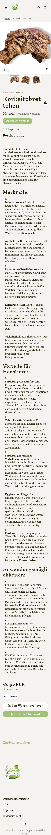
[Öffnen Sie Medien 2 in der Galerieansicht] (25, 79)
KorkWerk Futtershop (19, 830)
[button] (39, 7)
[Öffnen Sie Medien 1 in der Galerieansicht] (14, 79)
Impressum (9, 810)
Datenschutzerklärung (16, 798)
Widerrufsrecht (12, 816)
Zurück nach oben (16, 742)
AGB (5, 804)
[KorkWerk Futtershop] (15, 8)
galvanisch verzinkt (17, 120)
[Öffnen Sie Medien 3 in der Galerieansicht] (36, 79)
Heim (7, 18)
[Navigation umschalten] (6, 7)
